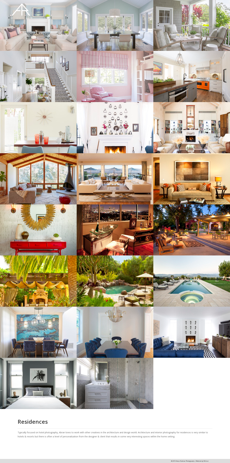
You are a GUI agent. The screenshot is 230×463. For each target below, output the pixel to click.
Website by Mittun (202, 461)
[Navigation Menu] (223, 11)
